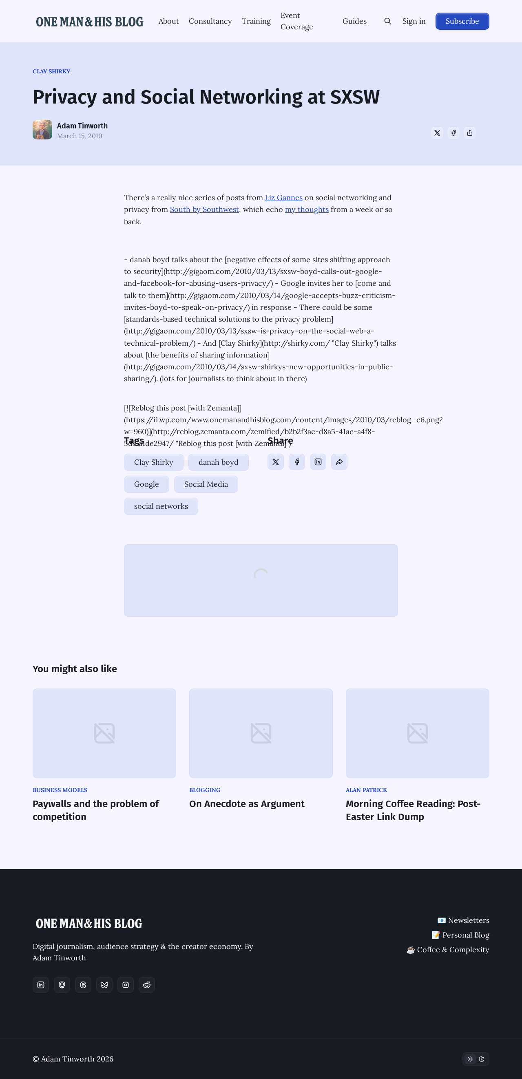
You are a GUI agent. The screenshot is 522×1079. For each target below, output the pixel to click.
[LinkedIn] (318, 462)
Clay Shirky (51, 71)
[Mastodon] (62, 985)
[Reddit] (147, 985)
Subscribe (462, 21)
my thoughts (307, 209)
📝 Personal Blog (460, 935)
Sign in (414, 21)
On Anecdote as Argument (247, 804)
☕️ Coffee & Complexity (447, 949)
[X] (437, 132)
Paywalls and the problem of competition (96, 810)
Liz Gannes (284, 197)
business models (60, 790)
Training (256, 21)
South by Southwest (204, 209)
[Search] (388, 21)
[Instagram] (125, 985)
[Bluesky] (104, 985)
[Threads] (83, 985)
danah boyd (219, 462)
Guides (355, 21)
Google (146, 484)
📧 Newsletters (463, 920)
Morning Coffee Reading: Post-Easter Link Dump (413, 810)
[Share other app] (469, 132)
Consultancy (210, 21)
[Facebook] (453, 132)
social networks (161, 506)
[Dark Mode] (475, 1059)
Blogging (205, 790)
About (169, 21)
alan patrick (366, 790)
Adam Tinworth (82, 125)
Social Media (206, 484)
